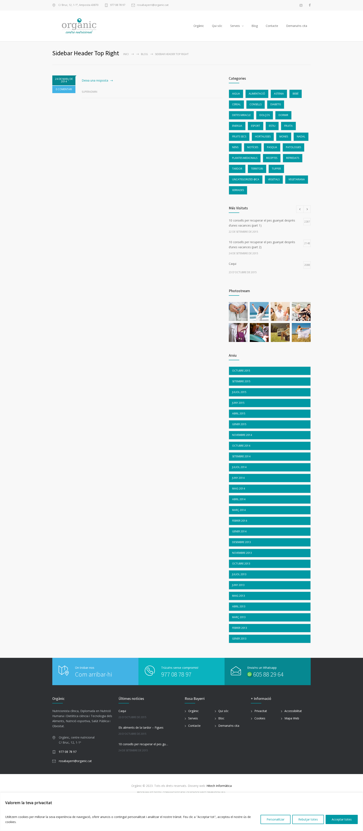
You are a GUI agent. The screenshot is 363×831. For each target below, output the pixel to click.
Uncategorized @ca (245, 179)
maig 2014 (238, 488)
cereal (236, 104)
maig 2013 (238, 596)
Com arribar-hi (93, 674)
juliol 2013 (239, 574)
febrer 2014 (239, 520)
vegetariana (296, 179)
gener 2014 (239, 531)
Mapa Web (291, 718)
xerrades (238, 190)
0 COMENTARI (64, 89)
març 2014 (239, 510)
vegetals (274, 179)
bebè (296, 93)
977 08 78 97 (117, 5)
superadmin (89, 92)
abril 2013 (238, 606)
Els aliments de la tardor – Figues (140, 727)
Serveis (235, 26)
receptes (271, 158)
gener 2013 (239, 638)
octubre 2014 (241, 445)
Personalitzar (275, 819)
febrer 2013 (239, 628)
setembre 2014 (241, 456)
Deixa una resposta (95, 80)
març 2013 (239, 617)
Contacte (272, 26)
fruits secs (239, 136)
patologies (293, 147)
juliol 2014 (239, 467)
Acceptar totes (342, 819)
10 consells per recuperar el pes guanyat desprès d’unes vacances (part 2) (143, 744)
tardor (237, 168)
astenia (279, 93)
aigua (236, 93)
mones (283, 136)
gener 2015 (239, 424)
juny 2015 (238, 403)
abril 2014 (238, 499)
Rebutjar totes (308, 819)
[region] (181, 812)
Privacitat (260, 711)
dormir (283, 115)
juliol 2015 (239, 392)
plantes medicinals (244, 158)
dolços (264, 115)
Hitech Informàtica (219, 786)
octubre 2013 (241, 563)
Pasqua (272, 147)
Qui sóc (217, 26)
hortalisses (263, 136)
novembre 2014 (242, 435)
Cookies (259, 718)
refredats (292, 158)
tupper (276, 168)
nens (235, 147)
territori (257, 168)
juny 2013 (238, 585)
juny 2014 (238, 478)
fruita (288, 126)
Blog (254, 26)
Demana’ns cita (296, 26)
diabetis (275, 104)
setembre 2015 (241, 381)
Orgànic (198, 26)
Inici (126, 54)
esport (255, 126)
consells (256, 104)
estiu (272, 126)
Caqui (122, 711)
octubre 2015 (241, 370)
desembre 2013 (241, 542)
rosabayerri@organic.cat (152, 5)
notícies (252, 147)
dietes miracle (241, 115)
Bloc (221, 718)
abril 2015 (238, 413)
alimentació (257, 93)
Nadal (301, 136)
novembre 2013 (242, 553)
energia (237, 126)
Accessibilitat (293, 711)
